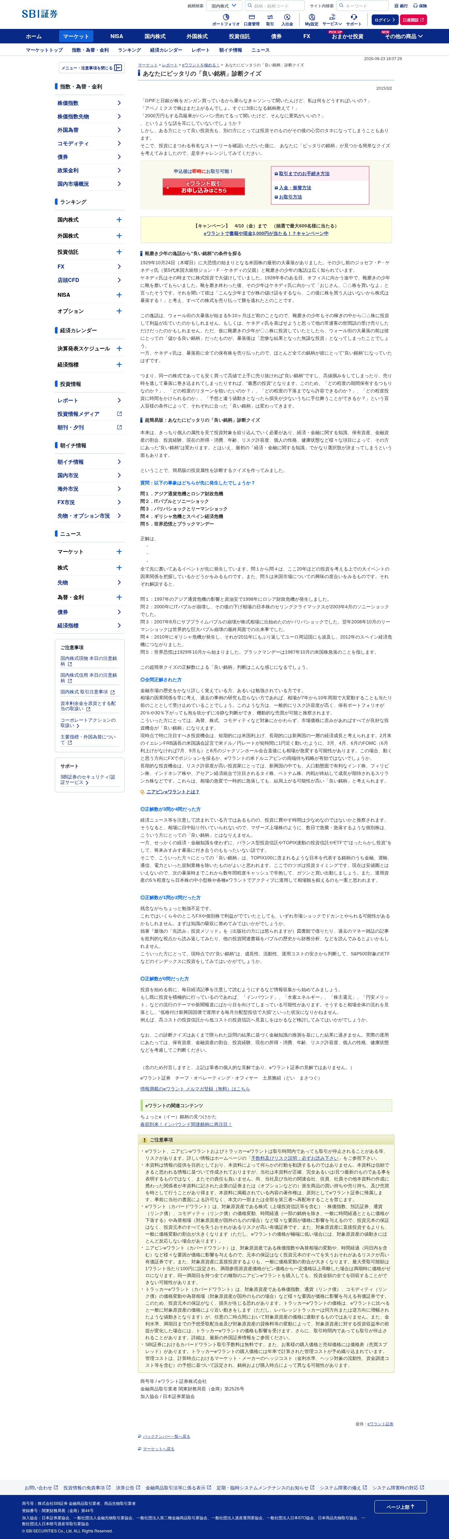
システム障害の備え (340, 1487)
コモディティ (73, 143)
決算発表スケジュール (84, 348)
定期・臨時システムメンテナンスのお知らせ (263, 1487)
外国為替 (68, 129)
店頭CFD (68, 280)
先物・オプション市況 (84, 515)
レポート (201, 49)
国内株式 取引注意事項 (84, 691)
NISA (116, 36)
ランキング (129, 49)
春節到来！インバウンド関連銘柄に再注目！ (186, 1124)
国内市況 (68, 475)
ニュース (260, 49)
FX (306, 36)
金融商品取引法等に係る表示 (175, 1487)
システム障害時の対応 (395, 1487)
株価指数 (68, 102)
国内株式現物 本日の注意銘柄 (88, 661)
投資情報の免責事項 (84, 1487)
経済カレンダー (166, 49)
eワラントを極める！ (201, 65)
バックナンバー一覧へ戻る (166, 1436)
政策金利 (68, 170)
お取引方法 (290, 196)
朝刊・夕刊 (71, 427)
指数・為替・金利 (90, 49)
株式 (63, 567)
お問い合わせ (38, 1487)
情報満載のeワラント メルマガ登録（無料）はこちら (195, 1088)
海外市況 (68, 488)
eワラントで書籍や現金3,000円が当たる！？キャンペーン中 (266, 233)
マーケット (76, 36)
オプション (71, 311)
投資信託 (239, 36)
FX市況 (66, 502)
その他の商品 (399, 35)
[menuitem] (401, 5)
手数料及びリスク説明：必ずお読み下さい (295, 1158)
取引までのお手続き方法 (304, 173)
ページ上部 (398, 1507)
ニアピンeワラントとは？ (173, 791)
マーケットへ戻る (159, 1449)
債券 (276, 36)
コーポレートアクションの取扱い (88, 722)
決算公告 (125, 1487)
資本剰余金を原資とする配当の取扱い (88, 706)
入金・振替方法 (295, 187)
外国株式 (197, 36)
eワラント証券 (380, 1424)
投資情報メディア (79, 413)
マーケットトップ (44, 49)
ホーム (34, 36)
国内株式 (155, 36)
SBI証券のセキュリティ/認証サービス (87, 779)
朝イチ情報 (230, 49)
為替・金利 (71, 597)
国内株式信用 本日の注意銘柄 (88, 677)
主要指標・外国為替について (88, 739)
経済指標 (68, 364)
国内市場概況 (73, 183)
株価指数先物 (73, 116)
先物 (63, 582)
